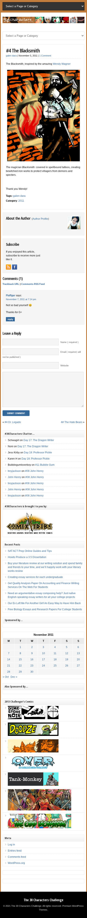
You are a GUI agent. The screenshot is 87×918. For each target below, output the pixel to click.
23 (31, 665)
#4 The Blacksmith (23, 50)
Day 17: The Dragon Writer (38, 440)
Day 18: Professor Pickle (38, 452)
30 (31, 671)
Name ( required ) (69, 342)
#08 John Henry (34, 471)
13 (78, 653)
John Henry (14, 477)
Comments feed (17, 856)
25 (55, 665)
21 (8, 665)
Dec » (14, 676)
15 (20, 659)
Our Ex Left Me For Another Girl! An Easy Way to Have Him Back (44, 603)
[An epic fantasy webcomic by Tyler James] (39, 809)
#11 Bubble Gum (44, 464)
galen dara (11, 55)
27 (78, 665)
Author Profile (40, 218)
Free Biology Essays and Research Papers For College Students (45, 609)
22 (20, 665)
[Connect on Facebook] (14, 267)
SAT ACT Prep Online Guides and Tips (30, 551)
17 (43, 659)
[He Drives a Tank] (33, 784)
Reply (10, 319)
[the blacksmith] (43, 115)
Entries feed (15, 850)
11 (55, 653)
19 (66, 659)
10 (43, 653)
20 (78, 659)
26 (66, 665)
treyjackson (14, 471)
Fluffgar (10, 295)
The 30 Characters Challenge (43, 900)
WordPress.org (16, 863)
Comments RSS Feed (33, 284)
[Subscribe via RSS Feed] (8, 267)
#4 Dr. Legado (13, 422)
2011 (21, 200)
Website (64, 365)
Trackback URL (11, 284)
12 (66, 653)
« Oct (6, 676)
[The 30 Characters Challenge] (43, 22)
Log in (11, 844)
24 (43, 665)
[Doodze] (33, 735)
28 (8, 671)
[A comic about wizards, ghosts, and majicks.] (33, 751)
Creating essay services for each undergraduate (35, 577)
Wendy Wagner (62, 63)
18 (55, 659)
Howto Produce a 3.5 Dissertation (27, 557)
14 (8, 659)
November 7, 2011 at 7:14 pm (21, 299)
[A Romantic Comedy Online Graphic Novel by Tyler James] (33, 768)
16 (31, 659)
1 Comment (45, 55)
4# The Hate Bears (71, 422)
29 (20, 671)
